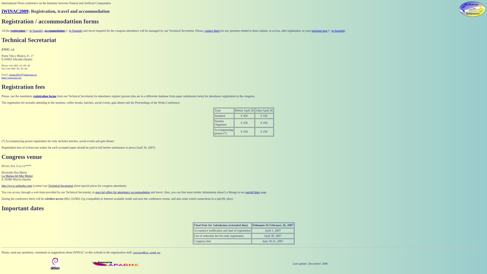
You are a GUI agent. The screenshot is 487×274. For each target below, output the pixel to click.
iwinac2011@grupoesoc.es (23, 74)
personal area (319, 30)
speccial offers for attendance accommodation (122, 192)
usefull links (252, 192)
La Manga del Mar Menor (17, 176)
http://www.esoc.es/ (11, 77)
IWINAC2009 (15, 11)
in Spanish (35, 30)
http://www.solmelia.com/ (17, 185)
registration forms (44, 96)
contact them (212, 30)
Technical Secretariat (60, 185)
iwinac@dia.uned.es (146, 252)
